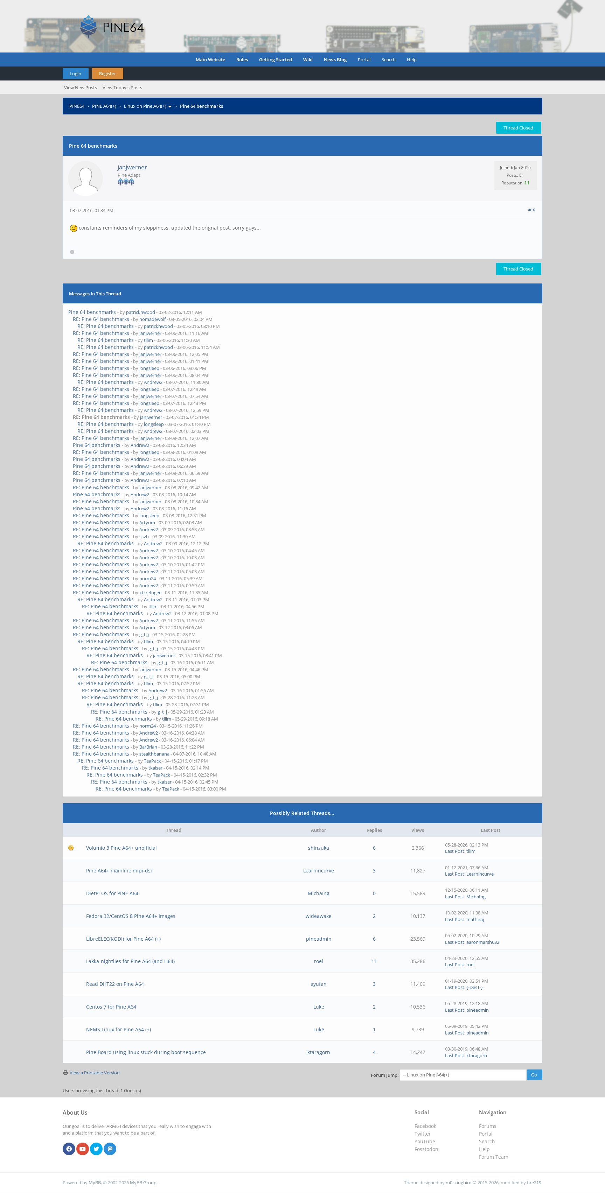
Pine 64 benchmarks (92, 312)
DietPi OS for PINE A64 (112, 893)
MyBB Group (143, 1182)
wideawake (319, 916)
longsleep (149, 368)
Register (107, 73)
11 (374, 961)
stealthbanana (154, 754)
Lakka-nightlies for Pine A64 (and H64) (130, 961)
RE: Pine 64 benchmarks (101, 319)
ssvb (144, 536)
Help (412, 59)
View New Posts (80, 87)
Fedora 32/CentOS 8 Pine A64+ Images (130, 916)
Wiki (308, 59)
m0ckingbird (459, 1182)
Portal (364, 59)
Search (389, 59)
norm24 (147, 578)
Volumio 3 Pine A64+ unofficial (121, 847)
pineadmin (319, 938)
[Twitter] (96, 1149)
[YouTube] (82, 1149)
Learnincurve (318, 870)
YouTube (425, 1141)
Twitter (423, 1133)
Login (75, 73)
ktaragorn (318, 1052)
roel (318, 961)
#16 (531, 209)
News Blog (335, 59)
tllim (148, 340)
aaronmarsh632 (482, 942)
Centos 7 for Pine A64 (111, 1006)
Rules (242, 59)
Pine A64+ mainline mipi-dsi (119, 870)
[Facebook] (69, 1149)
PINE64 (76, 106)
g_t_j (144, 634)
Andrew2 (153, 382)
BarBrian (148, 747)
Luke (318, 1006)
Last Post (454, 851)
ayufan (319, 984)
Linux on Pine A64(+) (145, 106)
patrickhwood (140, 312)
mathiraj (475, 919)
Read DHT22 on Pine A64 (115, 984)
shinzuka (318, 847)
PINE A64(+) (104, 106)
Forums (487, 1126)
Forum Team (493, 1156)
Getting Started (275, 59)
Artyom (147, 522)
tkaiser (155, 768)
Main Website (210, 59)
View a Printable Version (95, 1072)
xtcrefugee (150, 592)
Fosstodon (426, 1149)
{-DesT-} (474, 987)
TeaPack (152, 761)
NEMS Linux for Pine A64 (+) (118, 1029)
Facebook (425, 1126)
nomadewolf (152, 319)
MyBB (95, 1182)
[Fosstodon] (110, 1149)
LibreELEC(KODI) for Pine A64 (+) (123, 938)
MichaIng (318, 893)
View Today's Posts (122, 87)
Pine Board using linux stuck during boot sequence (146, 1052)
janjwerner (132, 167)
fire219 (534, 1182)
